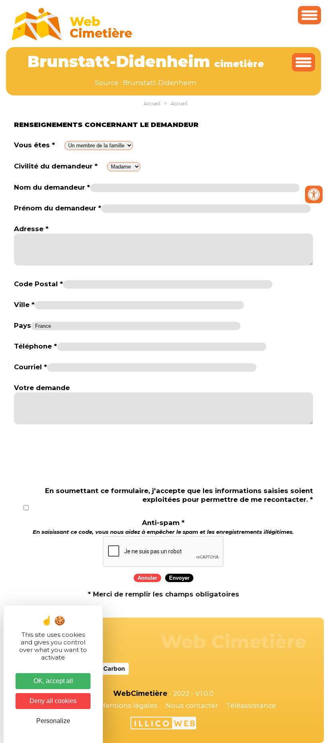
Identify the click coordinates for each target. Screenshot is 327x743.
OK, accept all (53, 681)
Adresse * (31, 229)
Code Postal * (38, 284)
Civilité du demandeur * (56, 166)
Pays (22, 325)
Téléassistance (251, 705)
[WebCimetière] (72, 38)
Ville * (24, 305)
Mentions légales (128, 705)
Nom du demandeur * (52, 187)
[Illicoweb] (163, 724)
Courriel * (30, 367)
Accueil (152, 104)
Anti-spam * (163, 527)
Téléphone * (35, 346)
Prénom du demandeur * (57, 208)
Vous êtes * (34, 145)
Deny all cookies (53, 700)
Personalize (53, 720)
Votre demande (42, 388)
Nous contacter (191, 705)
